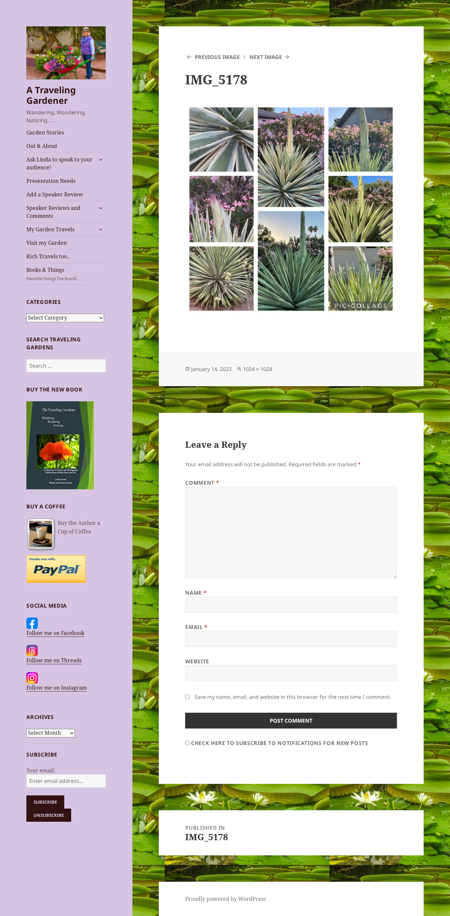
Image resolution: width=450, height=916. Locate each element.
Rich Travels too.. (48, 256)
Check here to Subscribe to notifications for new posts (278, 743)
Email (196, 627)
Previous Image (217, 57)
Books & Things (54, 273)
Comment (202, 482)
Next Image (265, 57)
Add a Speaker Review (54, 194)
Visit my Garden (46, 242)
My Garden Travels (50, 229)
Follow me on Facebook (55, 633)
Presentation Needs (50, 181)
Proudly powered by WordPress (225, 898)
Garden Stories (45, 132)
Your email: (40, 770)
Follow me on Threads (54, 660)
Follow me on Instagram (56, 687)
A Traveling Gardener (51, 95)
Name (196, 592)
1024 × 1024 (257, 369)
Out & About (41, 146)
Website (197, 661)
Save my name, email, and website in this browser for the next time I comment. (292, 697)
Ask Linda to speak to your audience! (59, 163)
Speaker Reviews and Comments (53, 211)
